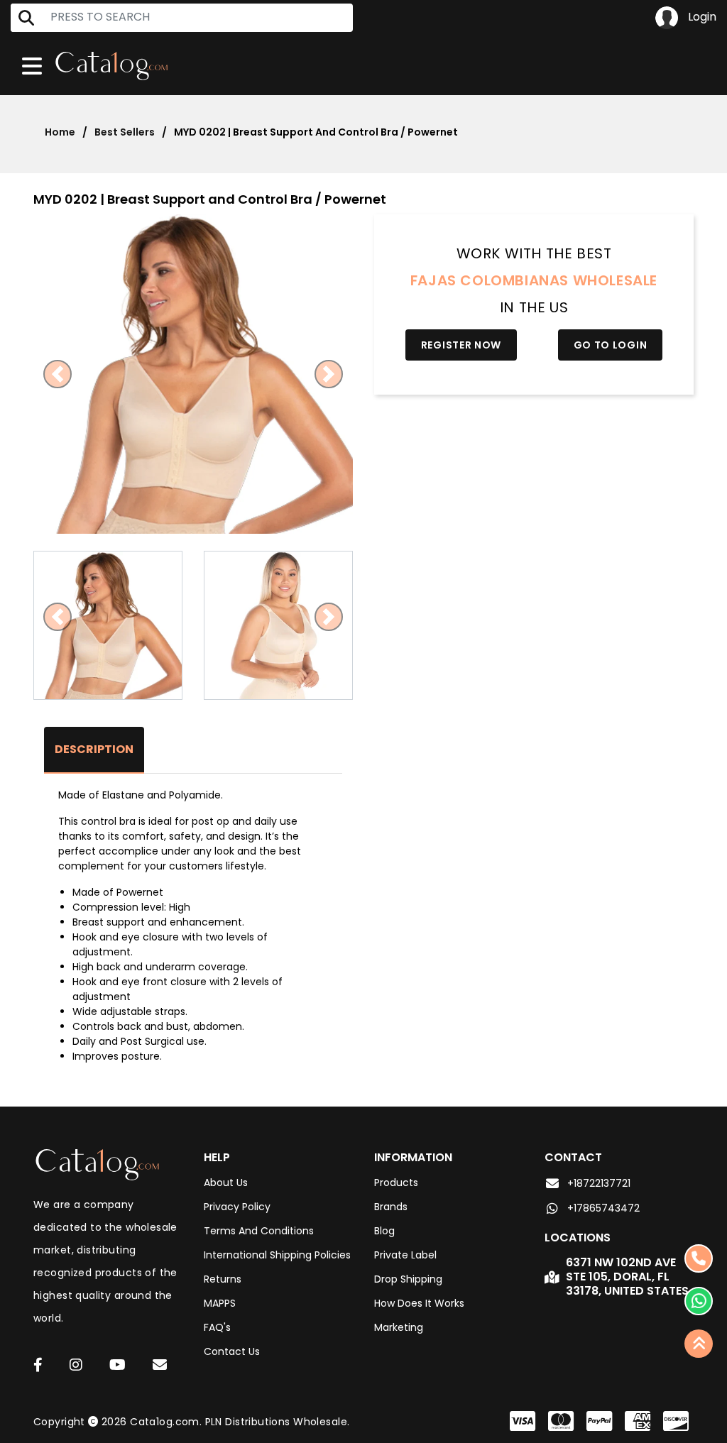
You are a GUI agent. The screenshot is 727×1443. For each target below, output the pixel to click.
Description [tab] (94, 749)
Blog (384, 1231)
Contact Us (232, 1351)
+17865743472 (603, 1208)
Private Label (405, 1255)
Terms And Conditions (259, 1231)
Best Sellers (124, 132)
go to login (610, 345)
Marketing (398, 1327)
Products (396, 1182)
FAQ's (217, 1327)
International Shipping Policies (277, 1255)
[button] (57, 374)
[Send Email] (162, 1367)
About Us (226, 1182)
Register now (461, 345)
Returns (222, 1279)
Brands (391, 1207)
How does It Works (419, 1303)
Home (60, 132)
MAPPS (220, 1303)
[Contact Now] (698, 1301)
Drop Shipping (408, 1279)
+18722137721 (598, 1183)
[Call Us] (698, 1258)
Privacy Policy (237, 1207)
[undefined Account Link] (38, 1366)
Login (700, 17)
